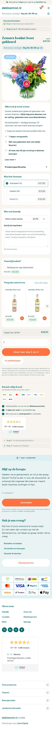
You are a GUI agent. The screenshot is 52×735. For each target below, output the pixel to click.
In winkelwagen (12, 360)
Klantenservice (26, 563)
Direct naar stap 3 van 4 (26, 352)
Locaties (5, 617)
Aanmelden (26, 502)
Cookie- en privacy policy (26, 511)
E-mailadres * (8, 493)
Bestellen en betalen (13, 543)
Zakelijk (5, 612)
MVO (4, 622)
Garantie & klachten (12, 553)
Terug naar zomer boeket (11, 21)
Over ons (28, 612)
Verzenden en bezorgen (14, 548)
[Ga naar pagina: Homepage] (11, 8)
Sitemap (27, 622)
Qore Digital (22, 723)
